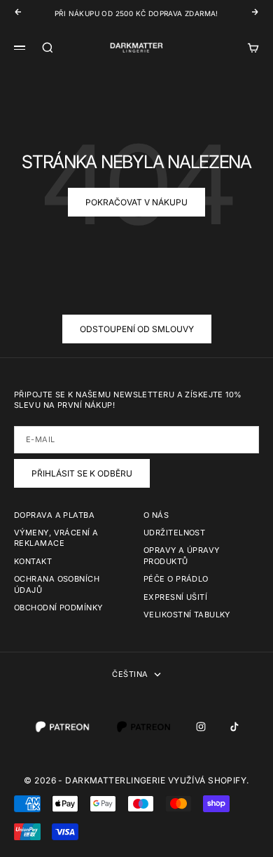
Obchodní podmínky (58, 607)
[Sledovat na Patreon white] (62, 726)
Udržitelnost (174, 532)
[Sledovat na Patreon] (143, 726)
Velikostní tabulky (187, 614)
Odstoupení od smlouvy (137, 329)
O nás (156, 515)
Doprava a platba (54, 515)
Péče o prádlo (176, 579)
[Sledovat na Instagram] (200, 726)
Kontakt (33, 561)
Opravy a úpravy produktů (182, 555)
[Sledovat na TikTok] (234, 726)
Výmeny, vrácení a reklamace (56, 538)
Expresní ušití (175, 597)
